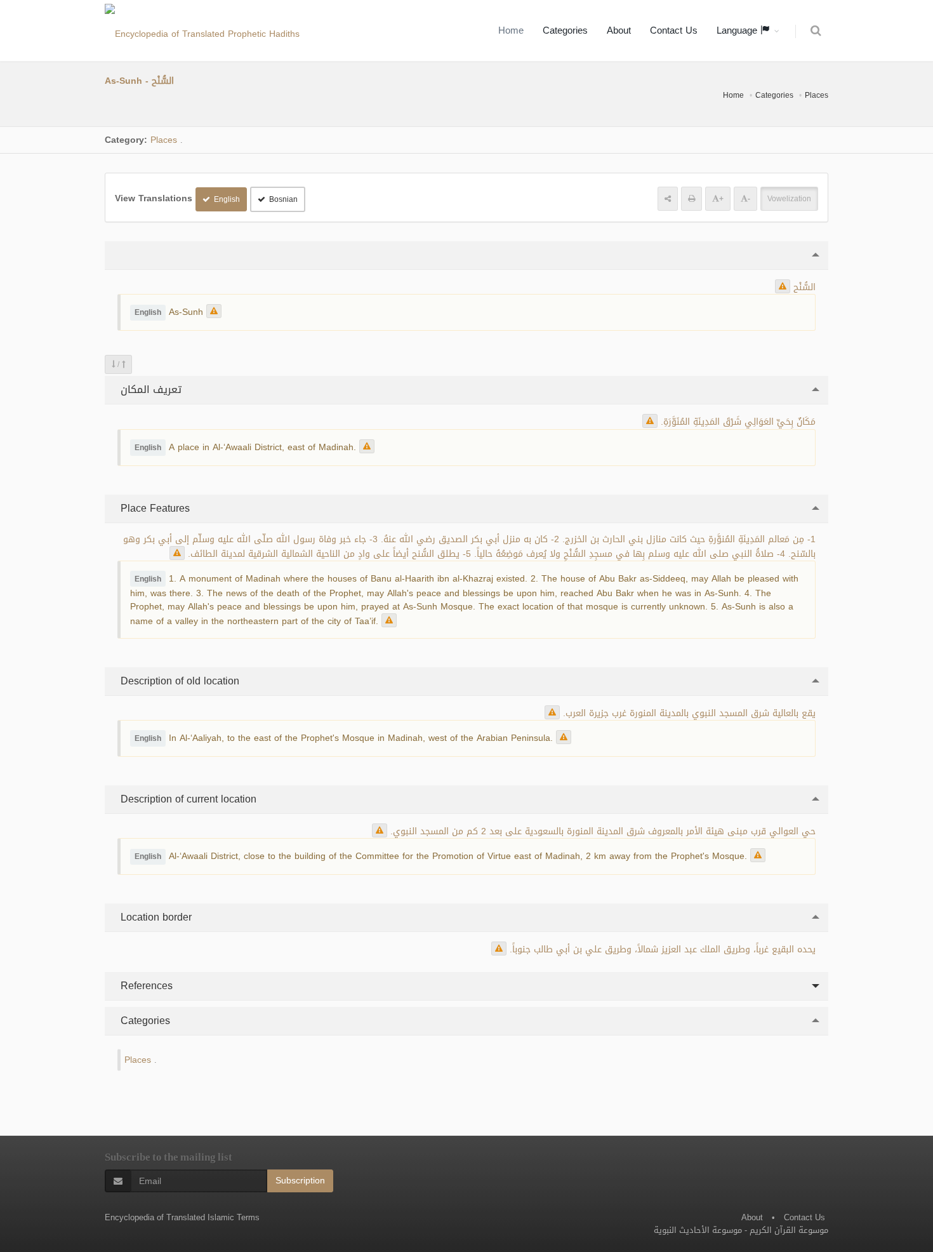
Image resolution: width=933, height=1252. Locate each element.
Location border (154, 917)
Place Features (153, 508)
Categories (565, 30)
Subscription (300, 1180)
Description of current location (186, 799)
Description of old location (178, 681)
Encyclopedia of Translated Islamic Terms (182, 1217)
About (619, 30)
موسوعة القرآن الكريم (789, 1230)
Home (511, 30)
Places (816, 95)
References (145, 986)
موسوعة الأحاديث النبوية (698, 1230)
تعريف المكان (149, 389)
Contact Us (674, 30)
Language (738, 30)
